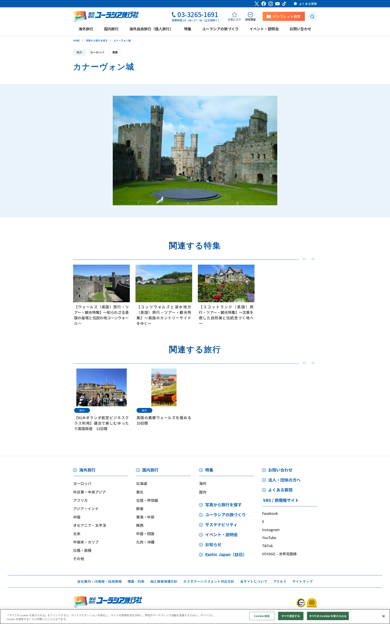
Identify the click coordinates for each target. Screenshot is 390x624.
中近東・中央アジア (89, 492)
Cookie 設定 (262, 616)
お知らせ (213, 544)
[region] (195, 616)
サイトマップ (302, 581)
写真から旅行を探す (97, 40)
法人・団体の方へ (284, 480)
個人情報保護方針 (164, 581)
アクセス (280, 581)
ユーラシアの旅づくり (225, 514)
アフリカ (80, 500)
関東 (139, 508)
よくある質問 (280, 490)
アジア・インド (86, 508)
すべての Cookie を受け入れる (328, 616)
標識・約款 (136, 581)
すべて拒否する (291, 616)
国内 (202, 492)
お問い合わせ (280, 470)
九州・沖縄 (145, 542)
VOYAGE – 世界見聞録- (280, 553)
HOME (76, 40)
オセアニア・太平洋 (89, 525)
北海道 (141, 483)
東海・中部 (145, 517)
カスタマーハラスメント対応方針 (208, 581)
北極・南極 (82, 550)
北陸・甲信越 (147, 500)
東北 (139, 492)
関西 (139, 525)
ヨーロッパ (97, 52)
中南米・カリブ (86, 542)
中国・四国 (145, 533)
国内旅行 (150, 470)
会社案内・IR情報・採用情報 (99, 581)
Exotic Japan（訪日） (226, 554)
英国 (115, 52)
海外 (79, 52)
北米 (76, 533)
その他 (78, 558)
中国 (76, 517)
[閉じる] (383, 616)
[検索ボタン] (312, 16)
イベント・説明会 (221, 534)
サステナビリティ (221, 524)
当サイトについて (253, 581)
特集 (209, 470)
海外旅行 (87, 470)
